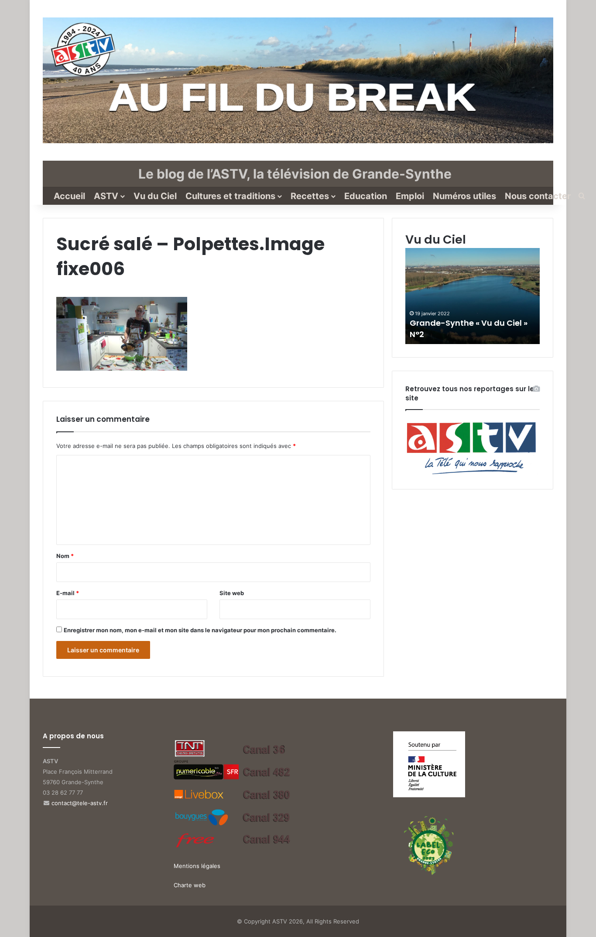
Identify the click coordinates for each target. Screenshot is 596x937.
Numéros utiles (464, 196)
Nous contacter (538, 196)
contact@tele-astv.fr (79, 802)
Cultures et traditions (230, 196)
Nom (65, 555)
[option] (472, 296)
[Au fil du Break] (298, 80)
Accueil (69, 196)
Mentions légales (197, 865)
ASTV (106, 196)
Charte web (190, 885)
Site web (231, 592)
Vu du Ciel (155, 196)
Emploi (410, 196)
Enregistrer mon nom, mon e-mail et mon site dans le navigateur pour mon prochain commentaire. (200, 630)
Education (365, 196)
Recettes (310, 196)
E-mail (67, 592)
